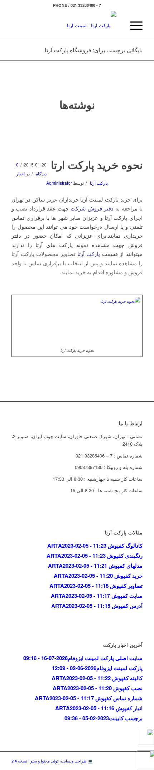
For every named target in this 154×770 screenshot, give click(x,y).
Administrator (59, 183)
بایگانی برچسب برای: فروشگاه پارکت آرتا (94, 50)
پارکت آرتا (88, 253)
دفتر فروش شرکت (92, 208)
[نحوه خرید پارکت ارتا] (77, 137)
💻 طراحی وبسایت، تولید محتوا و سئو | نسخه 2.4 (52, 761)
